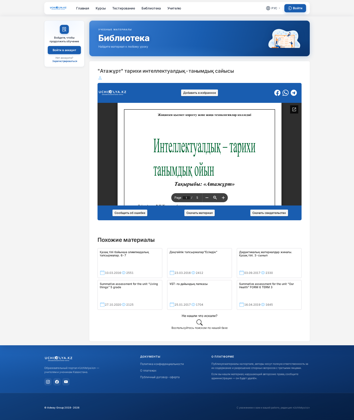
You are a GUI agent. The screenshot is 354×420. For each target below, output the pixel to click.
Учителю (174, 8)
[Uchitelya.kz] (58, 8)
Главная (82, 8)
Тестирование (123, 8)
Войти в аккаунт (64, 50)
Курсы (101, 8)
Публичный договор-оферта (160, 377)
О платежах (148, 370)
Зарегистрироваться (64, 61)
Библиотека (151, 8)
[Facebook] (57, 382)
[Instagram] (48, 382)
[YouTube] (66, 382)
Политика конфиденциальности (162, 364)
